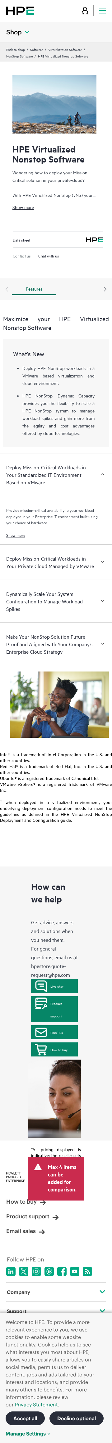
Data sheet (21, 239)
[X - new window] (23, 1271)
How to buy (59, 1049)
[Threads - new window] (49, 1271)
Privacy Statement (36, 1404)
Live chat (56, 986)
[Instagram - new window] (36, 1271)
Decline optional (76, 1418)
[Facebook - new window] (62, 1271)
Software (36, 49)
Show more (23, 207)
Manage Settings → (28, 1434)
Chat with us (48, 255)
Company (18, 1292)
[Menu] (102, 10)
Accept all (25, 1418)
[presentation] (105, 290)
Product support (56, 1009)
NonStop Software (19, 55)
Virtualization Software (65, 49)
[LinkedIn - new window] (11, 1271)
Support (16, 1311)
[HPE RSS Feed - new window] (87, 1271)
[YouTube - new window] (74, 1271)
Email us (56, 1032)
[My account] (85, 10)
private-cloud (70, 180)
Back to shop (15, 49)
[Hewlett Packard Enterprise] (20, 10)
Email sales (21, 1231)
